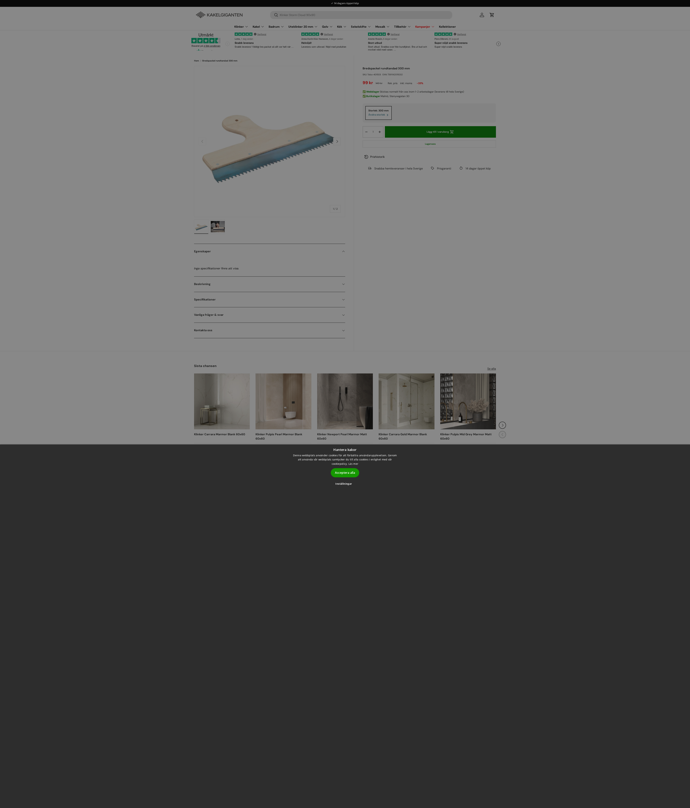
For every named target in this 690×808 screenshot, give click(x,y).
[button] (345, 483)
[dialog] (345, 626)
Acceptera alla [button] (345, 472)
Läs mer (353, 463)
